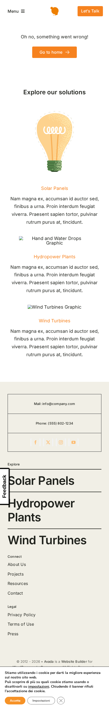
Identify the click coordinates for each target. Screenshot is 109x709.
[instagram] (61, 442)
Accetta (15, 701)
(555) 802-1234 (60, 423)
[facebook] (35, 442)
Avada (49, 661)
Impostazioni (41, 701)
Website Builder (74, 661)
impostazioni (38, 686)
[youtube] (73, 442)
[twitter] (48, 442)
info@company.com (58, 404)
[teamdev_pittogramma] (54, 9)
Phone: (42, 423)
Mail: (38, 404)
